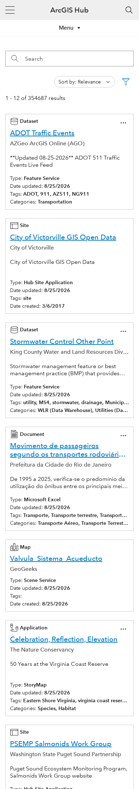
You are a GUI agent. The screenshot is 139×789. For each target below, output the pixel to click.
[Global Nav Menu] (10, 10)
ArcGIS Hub (69, 10)
